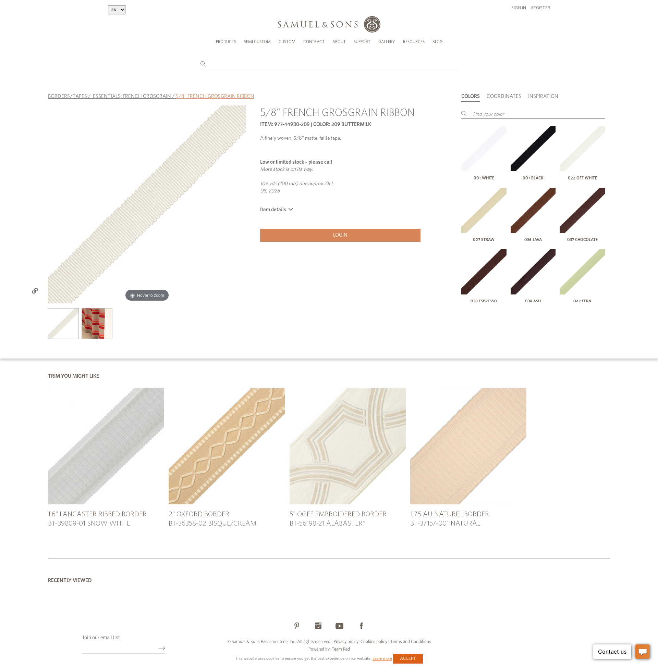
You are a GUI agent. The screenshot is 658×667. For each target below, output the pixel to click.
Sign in (518, 8)
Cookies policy (374, 642)
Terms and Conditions (410, 642)
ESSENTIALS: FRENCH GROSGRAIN (132, 96)
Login (340, 235)
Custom (287, 42)
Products (226, 42)
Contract (314, 42)
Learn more (382, 658)
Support (362, 42)
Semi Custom (257, 42)
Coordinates (504, 96)
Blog (437, 42)
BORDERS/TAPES (67, 96)
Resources (414, 42)
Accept (408, 658)
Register (540, 8)
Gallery (386, 42)
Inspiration (543, 96)
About (339, 42)
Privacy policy (345, 642)
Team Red (341, 649)
